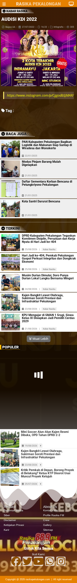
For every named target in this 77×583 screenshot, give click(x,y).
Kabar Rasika (49, 258)
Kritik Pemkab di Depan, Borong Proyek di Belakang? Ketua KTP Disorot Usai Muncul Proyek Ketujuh (47, 482)
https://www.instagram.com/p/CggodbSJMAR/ (40, 95)
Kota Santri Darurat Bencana (41, 205)
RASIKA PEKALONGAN (38, 4)
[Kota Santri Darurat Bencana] (10, 213)
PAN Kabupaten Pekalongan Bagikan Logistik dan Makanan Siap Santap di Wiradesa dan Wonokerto (47, 149)
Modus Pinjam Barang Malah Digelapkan (41, 168)
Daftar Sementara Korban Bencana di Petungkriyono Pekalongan (47, 187)
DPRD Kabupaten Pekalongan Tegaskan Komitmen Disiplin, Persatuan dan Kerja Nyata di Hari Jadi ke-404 (49, 248)
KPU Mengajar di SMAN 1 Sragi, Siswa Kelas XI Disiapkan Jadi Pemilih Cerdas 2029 (48, 327)
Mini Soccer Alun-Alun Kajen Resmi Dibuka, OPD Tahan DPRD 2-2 (45, 442)
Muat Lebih (40, 348)
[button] (28, 125)
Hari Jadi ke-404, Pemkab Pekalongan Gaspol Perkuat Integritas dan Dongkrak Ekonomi (49, 268)
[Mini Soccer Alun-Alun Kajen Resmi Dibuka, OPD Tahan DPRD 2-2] (10, 448)
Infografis (58, 27)
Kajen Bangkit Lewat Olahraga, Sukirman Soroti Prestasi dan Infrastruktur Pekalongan (42, 307)
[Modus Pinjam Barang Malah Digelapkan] (10, 173)
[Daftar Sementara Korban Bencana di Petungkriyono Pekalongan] (10, 193)
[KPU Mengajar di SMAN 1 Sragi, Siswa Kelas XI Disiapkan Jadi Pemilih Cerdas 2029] (10, 331)
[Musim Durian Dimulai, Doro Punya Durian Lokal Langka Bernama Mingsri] (10, 291)
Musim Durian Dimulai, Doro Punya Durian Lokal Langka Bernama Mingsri (48, 286)
